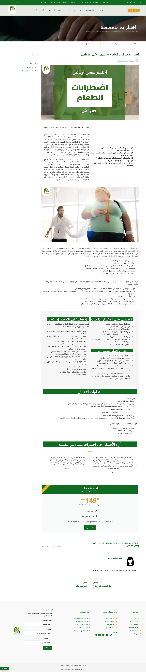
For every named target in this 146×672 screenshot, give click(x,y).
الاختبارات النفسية (123, 61)
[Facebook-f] (137, 2)
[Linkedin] (127, 2)
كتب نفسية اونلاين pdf (28, 70)
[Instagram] (133, 2)
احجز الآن (90, 527)
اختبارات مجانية (91, 10)
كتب (42, 10)
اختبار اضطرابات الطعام (127, 543)
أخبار (35, 10)
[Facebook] (95, 635)
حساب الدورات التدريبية (54, 2)
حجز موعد (73, 2)
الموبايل (49, 629)
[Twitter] (130, 2)
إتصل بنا (40, 2)
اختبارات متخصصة (106, 10)
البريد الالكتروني (47, 638)
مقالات (50, 10)
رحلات (68, 10)
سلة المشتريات (65, 2)
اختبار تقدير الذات (81, 586)
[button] (137, 465)
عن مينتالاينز (105, 2)
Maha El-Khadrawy (115, 558)
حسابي (45, 2)
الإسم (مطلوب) (47, 620)
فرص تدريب (80, 2)
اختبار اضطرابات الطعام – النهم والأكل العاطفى (116, 544)
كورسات (59, 10)
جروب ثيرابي (78, 10)
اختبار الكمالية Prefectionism (102, 586)
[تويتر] (47, 546)
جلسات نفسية (31, 67)
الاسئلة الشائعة (97, 2)
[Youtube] (140, 2)
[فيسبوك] (53, 546)
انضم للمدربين (88, 2)
